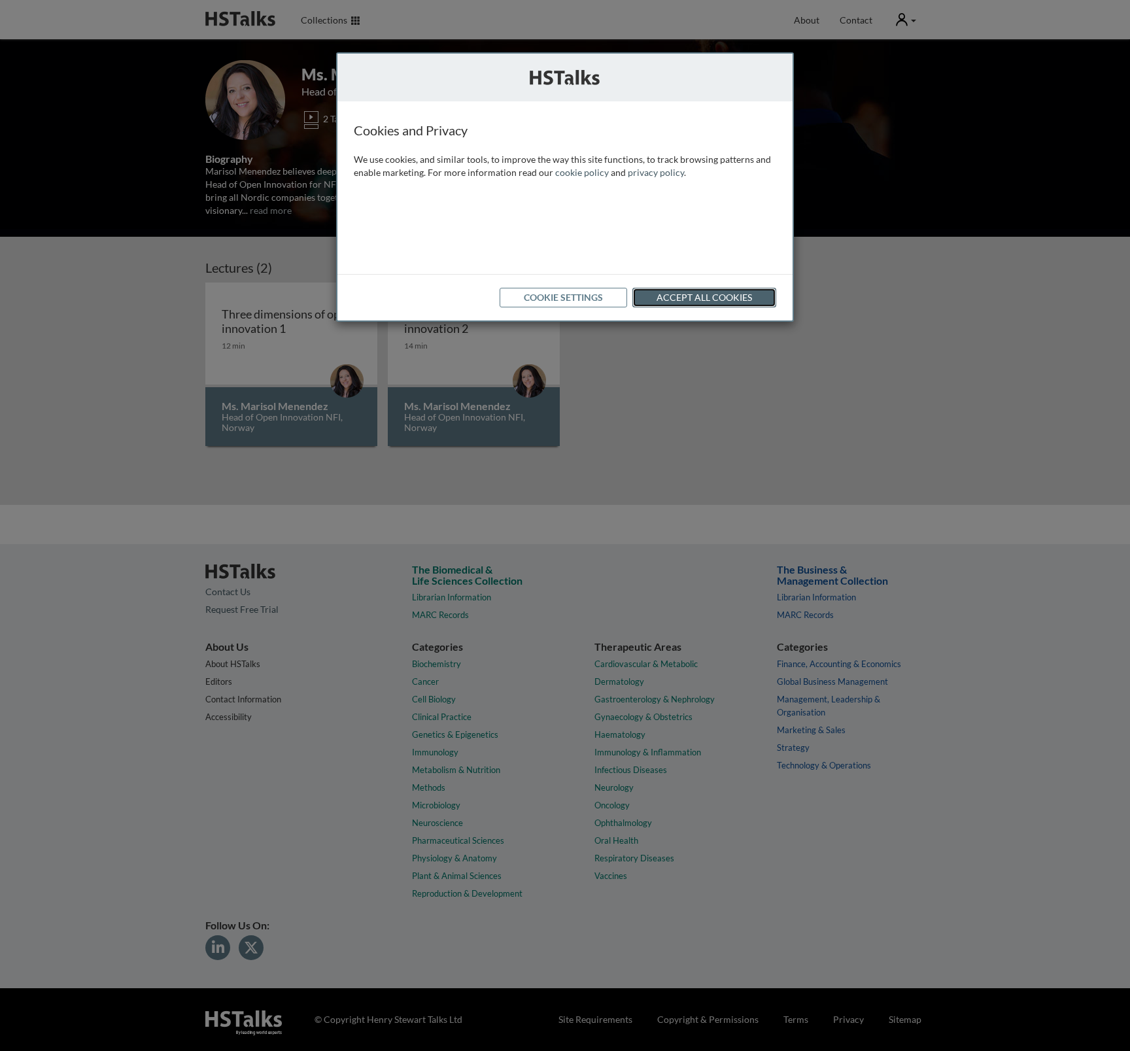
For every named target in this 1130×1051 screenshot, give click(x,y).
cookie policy (582, 172)
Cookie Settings (563, 297)
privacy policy (656, 172)
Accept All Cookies (704, 297)
